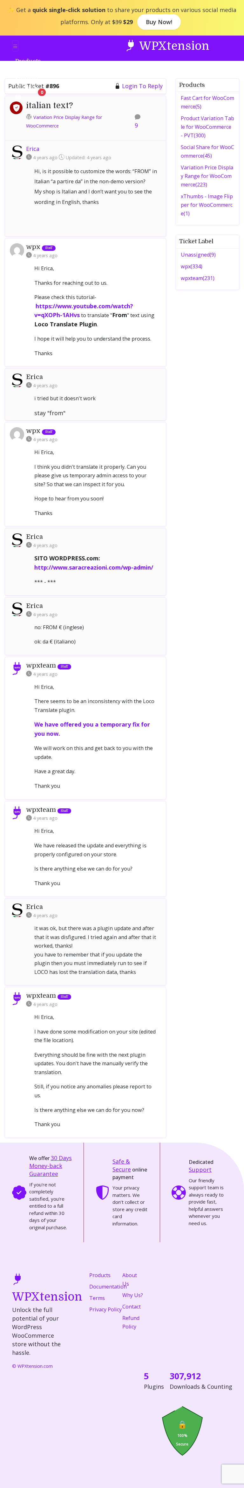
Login (30, 88)
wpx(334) (191, 266)
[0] (18, 96)
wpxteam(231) (197, 278)
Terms (97, 1298)
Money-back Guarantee (50, 1166)
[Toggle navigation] (15, 46)
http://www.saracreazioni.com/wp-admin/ (93, 567)
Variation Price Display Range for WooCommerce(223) (207, 176)
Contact (131, 1306)
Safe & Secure (121, 1165)
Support (200, 1169)
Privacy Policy (105, 1309)
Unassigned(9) (198, 254)
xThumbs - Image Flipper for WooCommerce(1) (207, 205)
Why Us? (132, 1295)
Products (100, 1275)
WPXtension (173, 46)
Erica (32, 149)
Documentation (108, 1286)
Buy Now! (159, 22)
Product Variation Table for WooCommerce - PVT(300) (207, 127)
